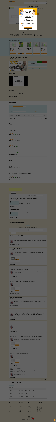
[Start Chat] (54, 420)
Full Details (28, 29)
